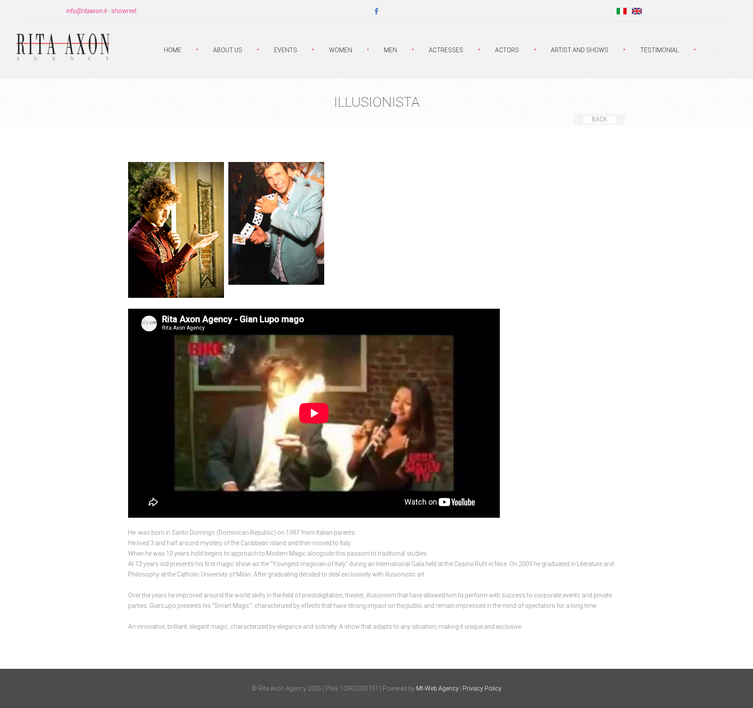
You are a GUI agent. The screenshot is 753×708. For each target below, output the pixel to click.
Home (172, 50)
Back (599, 119)
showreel (123, 10)
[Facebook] (376, 11)
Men (390, 50)
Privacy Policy (482, 688)
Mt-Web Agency (437, 688)
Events (285, 50)
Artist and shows (579, 50)
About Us (227, 50)
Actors (507, 50)
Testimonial (659, 50)
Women (340, 50)
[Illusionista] (176, 230)
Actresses (446, 50)
